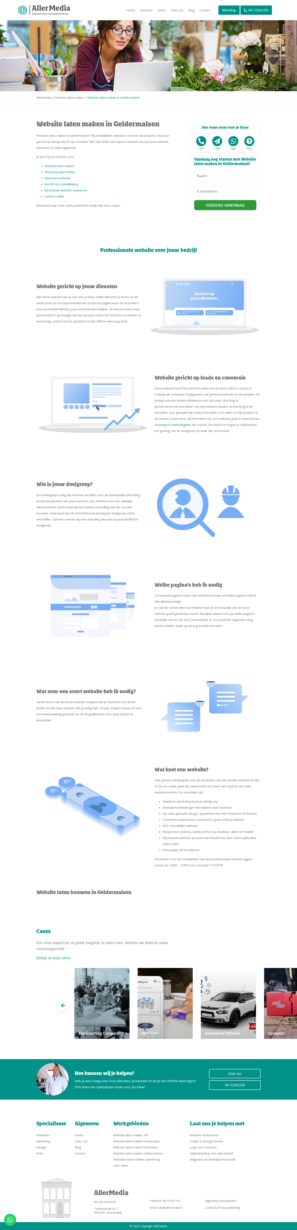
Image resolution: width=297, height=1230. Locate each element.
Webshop (229, 10)
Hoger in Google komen (206, 1141)
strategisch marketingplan (173, 425)
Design (41, 1147)
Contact (205, 10)
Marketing (43, 1141)
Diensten (146, 10)
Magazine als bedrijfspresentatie (213, 1159)
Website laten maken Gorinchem (135, 1147)
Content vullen (54, 196)
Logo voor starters (203, 1147)
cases (116, 205)
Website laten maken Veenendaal (136, 1141)
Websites (43, 1135)
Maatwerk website (57, 178)
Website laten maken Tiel (130, 1135)
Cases (161, 10)
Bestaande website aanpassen (65, 190)
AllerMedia (43, 97)
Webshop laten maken (59, 172)
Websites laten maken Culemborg (136, 1159)
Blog (192, 10)
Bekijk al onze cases (53, 957)
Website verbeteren (204, 1135)
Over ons (177, 10)
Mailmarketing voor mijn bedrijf (211, 1153)
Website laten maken (69, 97)
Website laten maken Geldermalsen (138, 1153)
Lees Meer (120, 1165)
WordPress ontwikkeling (61, 184)
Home (130, 10)
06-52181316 (258, 10)
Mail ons (234, 1073)
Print (39, 1153)
